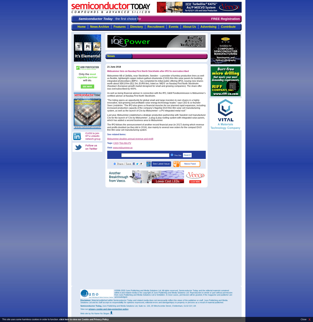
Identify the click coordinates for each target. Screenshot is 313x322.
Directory (136, 26)
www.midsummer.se (123, 147)
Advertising (208, 26)
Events (173, 26)
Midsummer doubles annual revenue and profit (130, 139)
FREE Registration (225, 19)
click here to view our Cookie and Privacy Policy (84, 319)
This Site (178, 155)
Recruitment (155, 26)
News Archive (99, 26)
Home (82, 26)
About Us (189, 26)
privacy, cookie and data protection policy (108, 309)
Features (120, 26)
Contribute (228, 26)
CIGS (116, 143)
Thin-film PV (125, 143)
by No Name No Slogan (99, 313)
